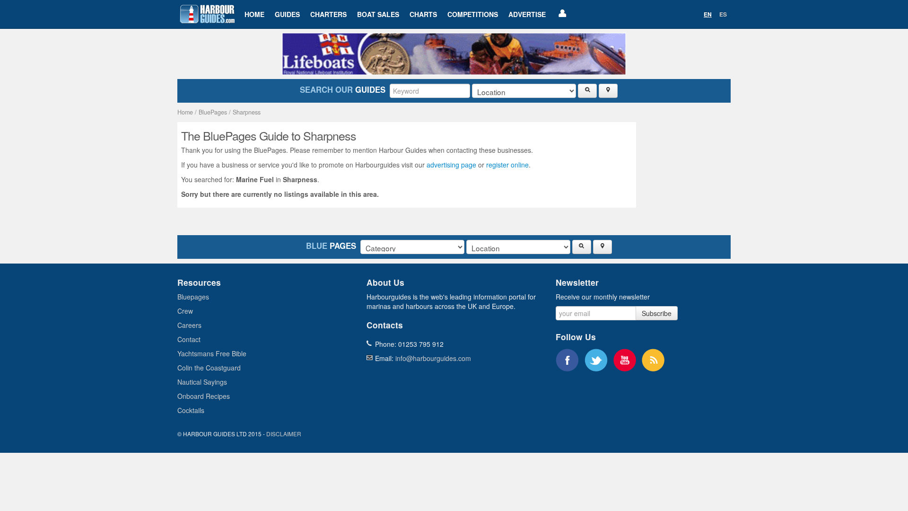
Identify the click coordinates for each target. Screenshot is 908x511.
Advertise (527, 14)
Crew (185, 311)
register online (507, 164)
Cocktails (190, 410)
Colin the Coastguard (209, 367)
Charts (423, 14)
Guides (287, 14)
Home (254, 14)
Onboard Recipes (203, 396)
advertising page (451, 164)
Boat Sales (378, 14)
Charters (328, 14)
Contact (189, 339)
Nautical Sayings (202, 382)
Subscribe (657, 313)
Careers (189, 325)
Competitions (472, 14)
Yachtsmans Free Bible (211, 353)
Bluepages (193, 296)
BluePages (213, 112)
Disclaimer (283, 434)
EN (708, 14)
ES (723, 14)
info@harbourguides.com (433, 358)
